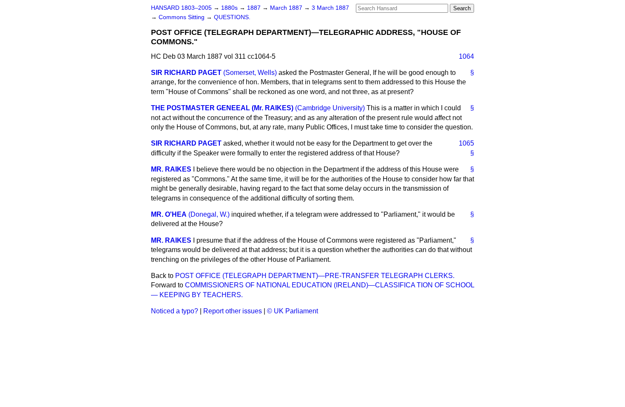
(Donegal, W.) (209, 214)
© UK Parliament (292, 311)
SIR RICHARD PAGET (186, 72)
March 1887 (287, 8)
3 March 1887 (330, 8)
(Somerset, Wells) (250, 72)
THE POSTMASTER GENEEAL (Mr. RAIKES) (222, 108)
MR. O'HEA (169, 214)
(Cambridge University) (330, 108)
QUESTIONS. (232, 17)
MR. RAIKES (171, 169)
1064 (466, 56)
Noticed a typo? (174, 311)
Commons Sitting (182, 17)
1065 (466, 143)
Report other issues (232, 311)
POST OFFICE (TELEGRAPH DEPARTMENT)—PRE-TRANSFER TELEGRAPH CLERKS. (315, 275)
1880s (230, 8)
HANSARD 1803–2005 (181, 8)
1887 (254, 8)
